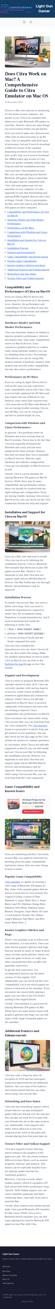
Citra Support (40, 725)
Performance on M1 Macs (20, 227)
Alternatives (8, 1283)
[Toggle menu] (31, 22)
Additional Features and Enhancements (28, 269)
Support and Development (21, 252)
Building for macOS (15, 664)
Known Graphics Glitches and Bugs (26, 265)
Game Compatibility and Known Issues (27, 256)
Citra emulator (12, 882)
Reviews (6, 1271)
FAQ (27, 736)
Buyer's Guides (9, 1275)
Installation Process (17, 248)
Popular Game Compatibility (22, 261)
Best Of (5, 1279)
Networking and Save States (21, 274)
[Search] (24, 22)
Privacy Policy (27, 1301)
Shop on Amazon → (33, 811)
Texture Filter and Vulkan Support (25, 278)
